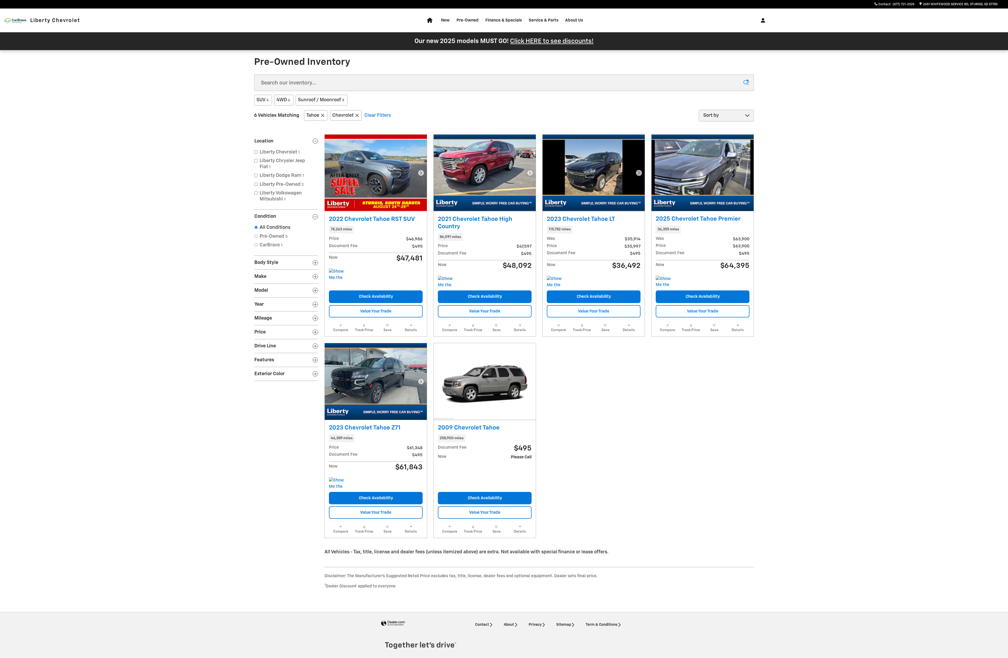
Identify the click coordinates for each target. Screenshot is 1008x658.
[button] (376, 229)
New (445, 20)
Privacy (535, 625)
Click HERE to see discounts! (552, 41)
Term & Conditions (601, 625)
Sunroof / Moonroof (321, 100)
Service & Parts (543, 20)
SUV (262, 100)
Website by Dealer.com (393, 623)
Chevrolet (343, 115)
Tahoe (312, 115)
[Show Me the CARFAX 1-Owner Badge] (665, 282)
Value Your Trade (375, 311)
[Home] (15, 20)
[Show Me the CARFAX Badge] (339, 274)
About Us (574, 20)
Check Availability (376, 297)
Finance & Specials (503, 20)
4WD (283, 100)
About (509, 625)
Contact (482, 625)
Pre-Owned (467, 20)
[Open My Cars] (761, 20)
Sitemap (563, 625)
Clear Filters (377, 115)
